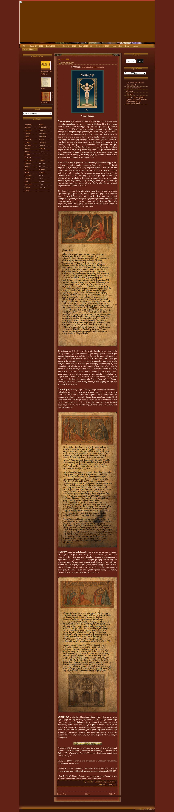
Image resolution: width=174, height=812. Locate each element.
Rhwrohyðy (67, 63)
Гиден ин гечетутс (133, 88)
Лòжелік (129, 91)
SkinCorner (151, 809)
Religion (112, 784)
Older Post (113, 794)
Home (87, 794)
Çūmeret (129, 94)
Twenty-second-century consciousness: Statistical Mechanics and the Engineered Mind (136, 100)
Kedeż (43, 88)
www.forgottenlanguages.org (93, 67)
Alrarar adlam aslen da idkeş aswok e (135, 84)
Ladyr (105, 784)
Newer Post (61, 794)
